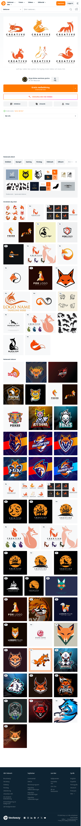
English (71, 777)
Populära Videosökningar (32, 797)
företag (39, 161)
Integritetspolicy (71, 818)
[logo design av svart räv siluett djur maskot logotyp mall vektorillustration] (13, 344)
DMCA (29, 780)
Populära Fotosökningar (32, 792)
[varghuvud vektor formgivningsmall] (15, 710)
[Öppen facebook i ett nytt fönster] (25, 817)
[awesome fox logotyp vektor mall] (40, 277)
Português (72, 784)
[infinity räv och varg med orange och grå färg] (44, 300)
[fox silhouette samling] (67, 322)
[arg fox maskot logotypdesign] (40, 608)
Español (71, 780)
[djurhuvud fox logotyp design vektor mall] (15, 633)
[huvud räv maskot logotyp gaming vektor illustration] (15, 659)
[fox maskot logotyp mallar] (40, 684)
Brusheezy (7, 777)
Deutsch (72, 787)
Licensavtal (31, 777)
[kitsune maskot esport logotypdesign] (40, 417)
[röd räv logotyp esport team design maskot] (62, 371)
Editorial (41, 2)
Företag (6, 787)
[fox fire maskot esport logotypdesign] (13, 393)
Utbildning (7, 790)
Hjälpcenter (54, 777)
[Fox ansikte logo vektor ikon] (65, 277)
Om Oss (52, 785)
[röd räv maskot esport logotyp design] (40, 710)
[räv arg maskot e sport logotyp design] (65, 684)
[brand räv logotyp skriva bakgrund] (40, 633)
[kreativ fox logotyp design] (45, 231)
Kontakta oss (53, 781)
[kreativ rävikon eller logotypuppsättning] (14, 211)
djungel (18, 161)
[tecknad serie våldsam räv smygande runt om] (40, 659)
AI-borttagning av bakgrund (9, 801)
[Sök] (71, 9)
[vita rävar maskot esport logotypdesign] (65, 417)
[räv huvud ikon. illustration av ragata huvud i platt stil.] (65, 633)
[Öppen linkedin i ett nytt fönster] (31, 817)
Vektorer (10, 2)
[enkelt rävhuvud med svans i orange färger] (37, 344)
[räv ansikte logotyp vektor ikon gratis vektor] (16, 300)
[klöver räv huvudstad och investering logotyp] (13, 253)
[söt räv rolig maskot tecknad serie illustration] (35, 393)
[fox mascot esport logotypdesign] (36, 371)
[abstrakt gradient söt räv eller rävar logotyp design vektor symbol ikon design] (65, 608)
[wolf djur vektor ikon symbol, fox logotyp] (36, 211)
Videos (30, 2)
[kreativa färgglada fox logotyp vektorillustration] (67, 231)
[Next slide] (72, 160)
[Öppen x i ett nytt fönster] (41, 817)
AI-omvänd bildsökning (7, 797)
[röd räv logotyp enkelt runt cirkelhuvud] (15, 277)
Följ (55, 80)
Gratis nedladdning (41, 88)
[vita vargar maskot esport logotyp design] (65, 659)
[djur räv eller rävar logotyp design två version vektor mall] (18, 231)
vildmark (50, 161)
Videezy (6, 784)
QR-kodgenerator (9, 806)
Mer (8, 4)
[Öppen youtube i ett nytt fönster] (45, 817)
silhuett (61, 161)
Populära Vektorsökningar (33, 787)
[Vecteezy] (3, 3)
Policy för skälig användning (65, 819)
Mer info (7, 115)
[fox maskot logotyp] (15, 417)
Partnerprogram (33, 784)
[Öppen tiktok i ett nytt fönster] (38, 817)
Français (72, 790)
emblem (8, 161)
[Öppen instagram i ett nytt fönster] (28, 817)
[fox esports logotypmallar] (65, 710)
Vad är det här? (19, 111)
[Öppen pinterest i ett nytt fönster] (35, 817)
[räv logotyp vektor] (67, 253)
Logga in (70, 3)
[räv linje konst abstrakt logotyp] (67, 300)
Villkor (62, 818)
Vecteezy (6, 780)
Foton (21, 2)
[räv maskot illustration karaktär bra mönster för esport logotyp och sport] (15, 442)
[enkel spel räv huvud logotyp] (61, 585)
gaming (29, 161)
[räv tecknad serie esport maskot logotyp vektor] (15, 735)
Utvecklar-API (8, 793)
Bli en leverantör (53, 789)
